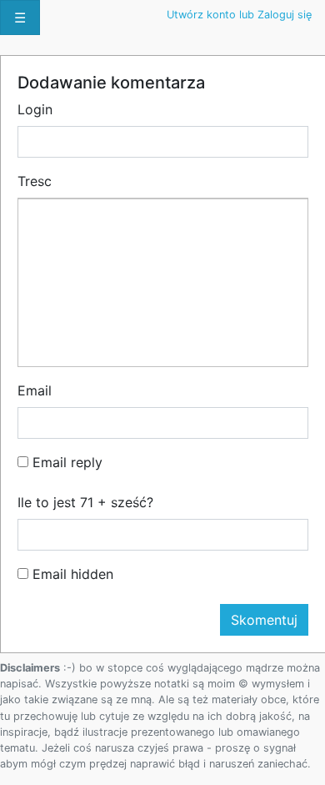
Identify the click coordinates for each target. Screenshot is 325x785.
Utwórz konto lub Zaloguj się (239, 14)
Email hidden (70, 574)
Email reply (65, 462)
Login (35, 109)
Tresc (35, 181)
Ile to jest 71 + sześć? (85, 502)
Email (35, 390)
